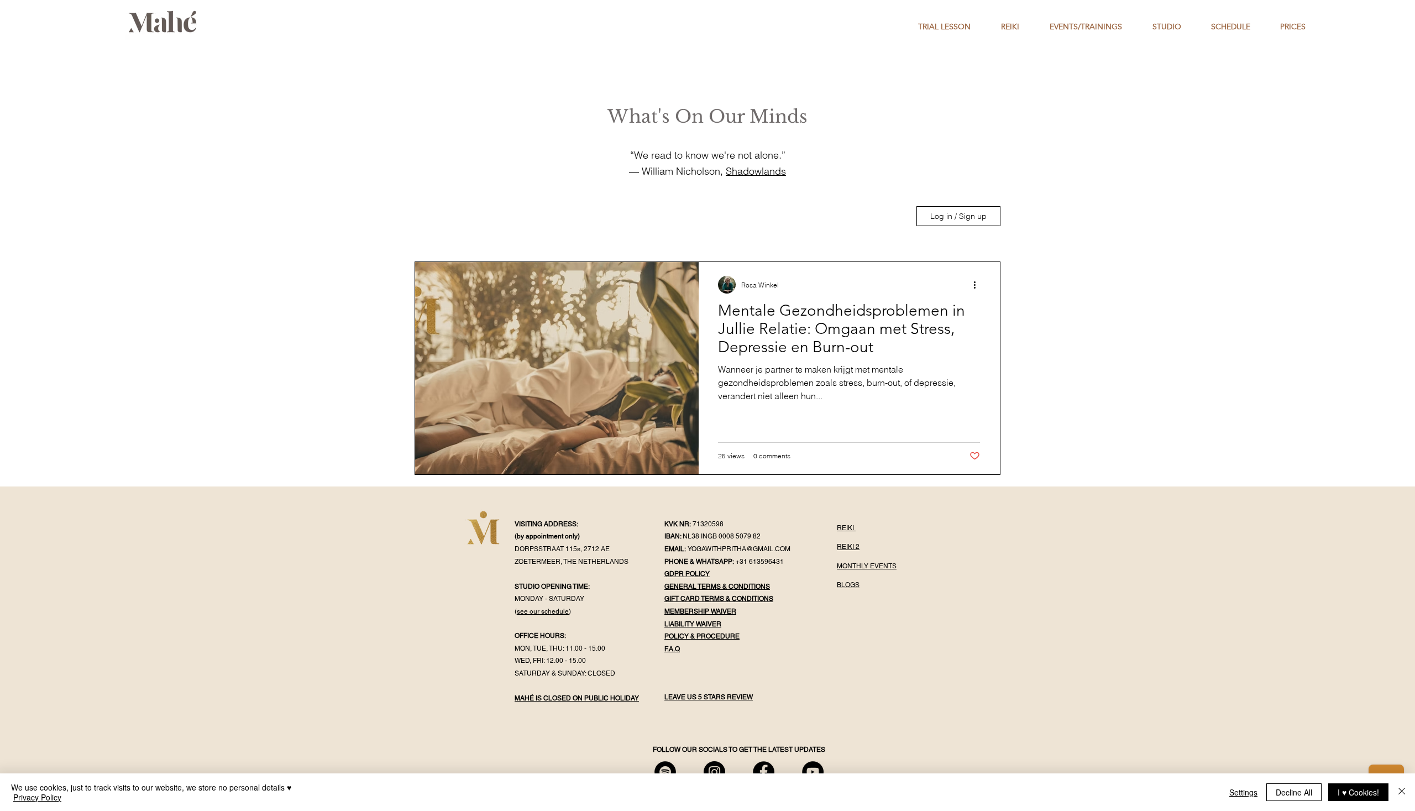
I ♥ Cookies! (1358, 792)
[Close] (1401, 792)
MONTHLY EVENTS (867, 566)
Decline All (1294, 792)
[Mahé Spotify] (665, 772)
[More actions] (978, 284)
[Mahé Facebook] (763, 772)
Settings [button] (1243, 792)
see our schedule (543, 611)
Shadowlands (756, 171)
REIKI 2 (848, 547)
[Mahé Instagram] (714, 772)
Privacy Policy (37, 797)
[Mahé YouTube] (813, 772)
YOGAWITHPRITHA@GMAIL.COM (739, 549)
